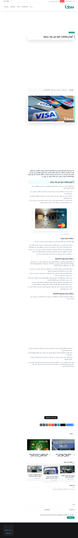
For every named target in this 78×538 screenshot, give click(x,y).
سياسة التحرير (12, 6)
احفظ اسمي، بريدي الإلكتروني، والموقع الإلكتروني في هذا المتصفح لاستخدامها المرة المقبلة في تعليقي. (57, 514)
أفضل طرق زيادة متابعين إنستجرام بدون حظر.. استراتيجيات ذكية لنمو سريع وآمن (45, 1)
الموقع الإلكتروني (47, 509)
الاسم (73, 504)
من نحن (31, 6)
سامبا (68, 261)
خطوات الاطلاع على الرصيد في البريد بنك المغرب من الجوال (34, 475)
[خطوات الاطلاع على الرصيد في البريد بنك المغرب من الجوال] (34, 469)
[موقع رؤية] (69, 6)
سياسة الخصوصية (25, 6)
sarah (70, 90)
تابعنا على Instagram (51, 417)
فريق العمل (6, 6)
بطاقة (49, 186)
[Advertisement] (51, 21)
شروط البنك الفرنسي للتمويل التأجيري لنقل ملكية (67, 476)
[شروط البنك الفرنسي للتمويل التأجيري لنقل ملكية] (67, 469)
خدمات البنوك (71, 32)
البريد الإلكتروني (72, 509)
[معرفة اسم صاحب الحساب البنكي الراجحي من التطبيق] (51, 470)
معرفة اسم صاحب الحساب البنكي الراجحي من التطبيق (51, 477)
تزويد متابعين (8, 533)
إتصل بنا (18, 6)
